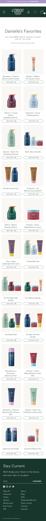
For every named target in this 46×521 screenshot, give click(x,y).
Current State (8, 518)
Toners (6, 497)
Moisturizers (8, 503)
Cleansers (7, 494)
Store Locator (26, 503)
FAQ (23, 497)
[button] (4, 12)
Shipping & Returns (29, 500)
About (23, 491)
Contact (24, 506)
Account (24, 509)
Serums (6, 500)
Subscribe (37, 481)
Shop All (6, 491)
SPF (4, 509)
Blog (23, 494)
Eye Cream (7, 506)
